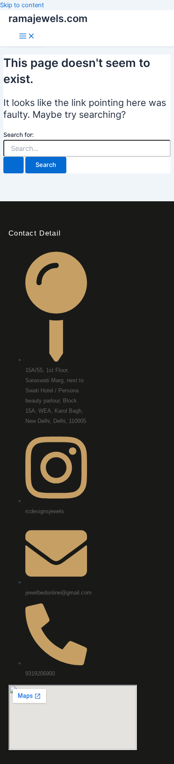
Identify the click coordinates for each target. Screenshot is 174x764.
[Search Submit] (13, 165)
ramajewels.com (47, 18)
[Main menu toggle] (27, 37)
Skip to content (22, 5)
